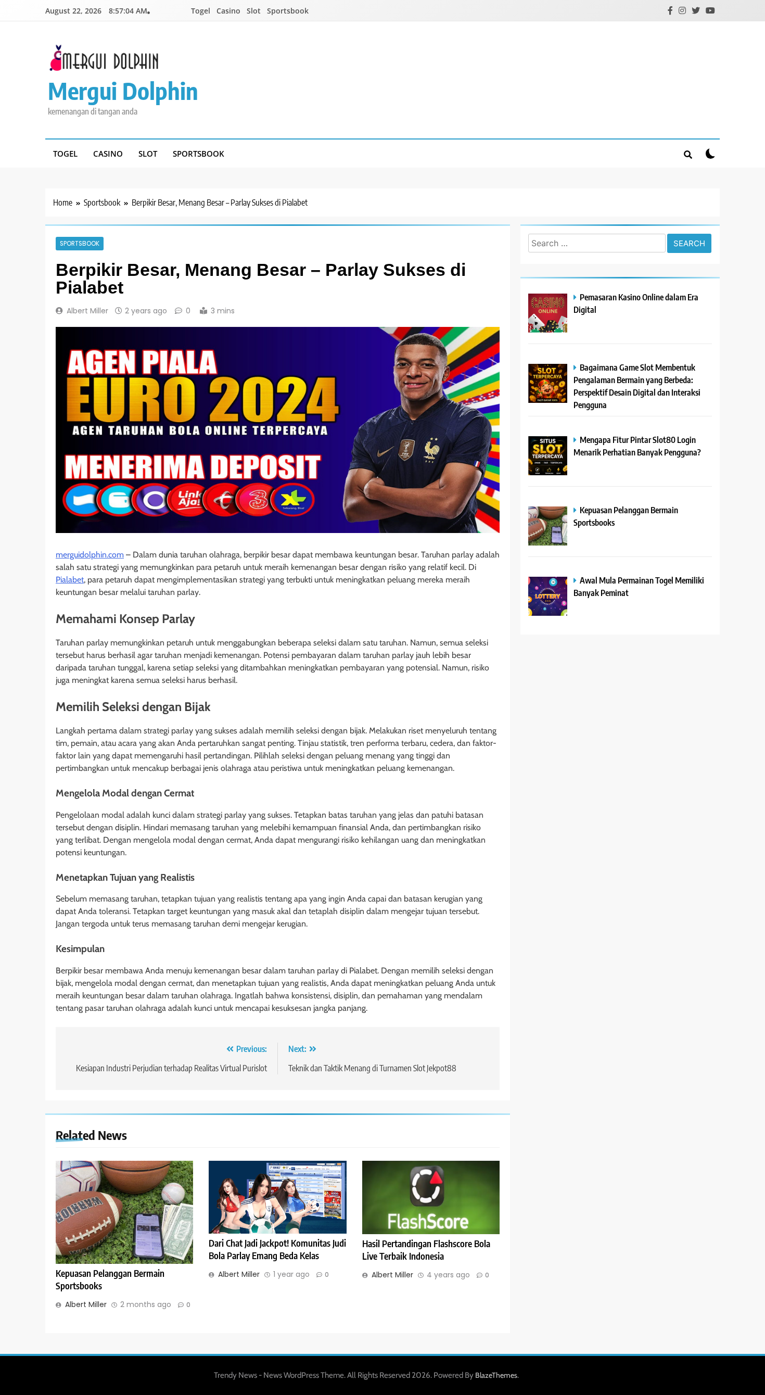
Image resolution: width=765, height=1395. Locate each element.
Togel (200, 11)
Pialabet (70, 580)
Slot (254, 11)
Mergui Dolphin (123, 90)
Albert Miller (87, 311)
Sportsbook (288, 11)
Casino (228, 11)
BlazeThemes (496, 1375)
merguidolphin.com (90, 555)
